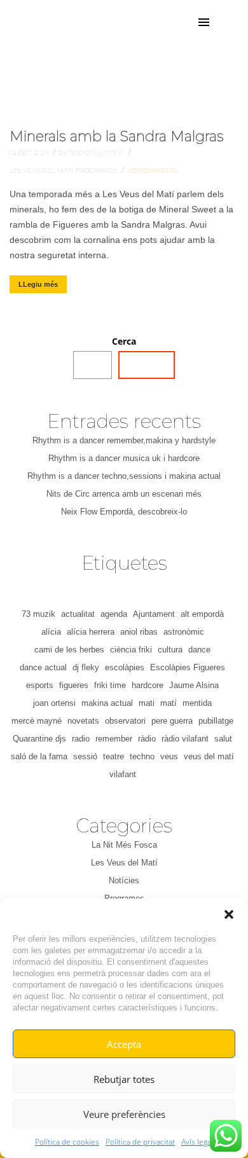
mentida (197, 703)
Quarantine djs (39, 738)
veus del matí (209, 756)
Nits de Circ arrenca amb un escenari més (124, 494)
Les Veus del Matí (42, 171)
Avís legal (197, 1141)
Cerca (124, 341)
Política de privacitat (140, 1141)
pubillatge (215, 721)
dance (199, 649)
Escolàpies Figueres (187, 667)
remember (113, 738)
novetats (83, 721)
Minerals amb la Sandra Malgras (117, 136)
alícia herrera (90, 632)
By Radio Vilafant (92, 153)
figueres (73, 685)
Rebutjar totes (124, 1079)
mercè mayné (36, 721)
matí (168, 703)
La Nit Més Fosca (124, 845)
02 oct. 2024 (30, 153)
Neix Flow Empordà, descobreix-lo (124, 511)
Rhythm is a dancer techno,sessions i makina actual (124, 476)
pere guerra (172, 721)
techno (142, 756)
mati (147, 703)
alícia (51, 632)
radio (81, 738)
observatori (125, 721)
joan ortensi (54, 703)
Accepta (124, 1044)
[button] (229, 914)
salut (223, 738)
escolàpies (124, 667)
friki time (110, 685)
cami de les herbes (69, 649)
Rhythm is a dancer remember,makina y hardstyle (124, 440)
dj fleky (85, 667)
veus (169, 756)
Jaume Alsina (194, 685)
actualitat (78, 614)
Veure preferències (124, 1114)
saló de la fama (39, 756)
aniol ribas (139, 632)
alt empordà (202, 614)
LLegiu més (38, 284)
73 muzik (38, 614)
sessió (85, 756)
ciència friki (131, 649)
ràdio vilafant (185, 738)
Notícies (124, 880)
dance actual (43, 667)
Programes (97, 171)
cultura (170, 649)
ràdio (147, 738)
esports (39, 685)
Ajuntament (154, 614)
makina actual (107, 703)
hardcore (147, 685)
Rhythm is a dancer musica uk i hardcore (124, 458)
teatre (113, 756)
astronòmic (183, 632)
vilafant (122, 774)
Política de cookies (67, 1141)
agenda (113, 614)
